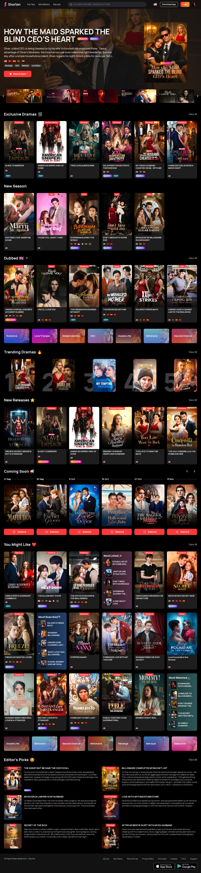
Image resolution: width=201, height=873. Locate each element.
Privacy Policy (148, 858)
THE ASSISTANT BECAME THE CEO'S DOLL (46, 768)
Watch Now (19, 73)
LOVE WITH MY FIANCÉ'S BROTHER (140, 796)
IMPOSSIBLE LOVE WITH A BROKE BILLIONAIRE (50, 35)
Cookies (174, 858)
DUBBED (107, 176)
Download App (169, 4)
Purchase (162, 858)
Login (185, 4)
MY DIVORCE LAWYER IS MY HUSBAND (44, 796)
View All (193, 114)
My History (44, 4)
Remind (22, 531)
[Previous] (3, 96)
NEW (8, 176)
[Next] (197, 96)
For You (31, 4)
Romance (23, 66)
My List (57, 4)
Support (193, 858)
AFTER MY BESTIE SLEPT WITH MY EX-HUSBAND (147, 825)
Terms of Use (132, 858)
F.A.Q (184, 858)
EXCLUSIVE (82, 39)
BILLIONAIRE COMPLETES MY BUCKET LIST (144, 768)
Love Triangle (10, 66)
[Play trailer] (165, 52)
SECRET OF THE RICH (35, 825)
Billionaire (34, 66)
